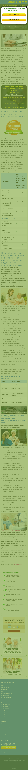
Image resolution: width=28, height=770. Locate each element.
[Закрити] (27, 7)
